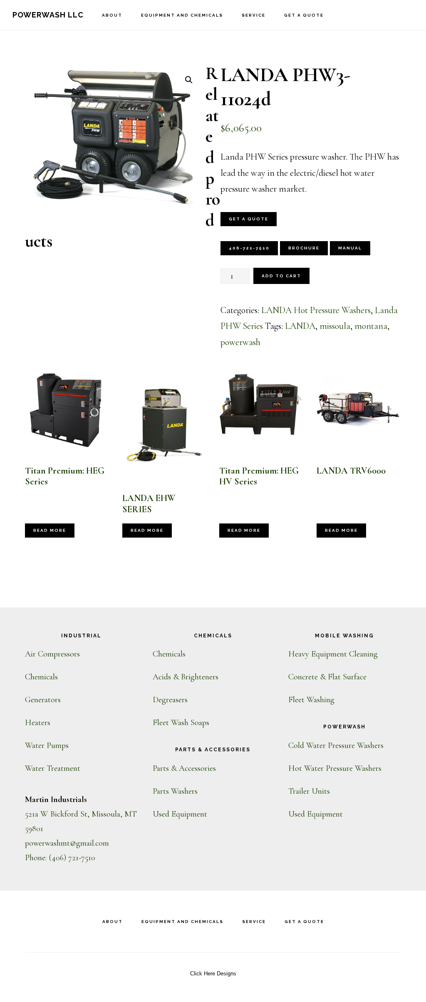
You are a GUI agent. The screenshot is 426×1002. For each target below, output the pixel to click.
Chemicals (41, 677)
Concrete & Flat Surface (327, 677)
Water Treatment (52, 768)
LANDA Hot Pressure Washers (316, 310)
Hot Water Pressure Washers (334, 768)
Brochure (304, 248)
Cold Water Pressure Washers (336, 745)
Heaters (37, 723)
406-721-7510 (249, 248)
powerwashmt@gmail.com (67, 843)
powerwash (240, 342)
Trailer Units (309, 791)
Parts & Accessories (184, 768)
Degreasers (170, 700)
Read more (49, 530)
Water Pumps (47, 745)
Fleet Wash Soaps (181, 723)
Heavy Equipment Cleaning (333, 654)
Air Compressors (52, 654)
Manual (350, 248)
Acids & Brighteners (185, 677)
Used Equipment (180, 814)
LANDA (300, 326)
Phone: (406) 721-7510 (60, 858)
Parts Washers (175, 791)
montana (370, 326)
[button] (188, 79)
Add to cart (281, 276)
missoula (335, 326)
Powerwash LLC (48, 14)
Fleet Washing (311, 700)
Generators (43, 700)
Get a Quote (248, 219)
